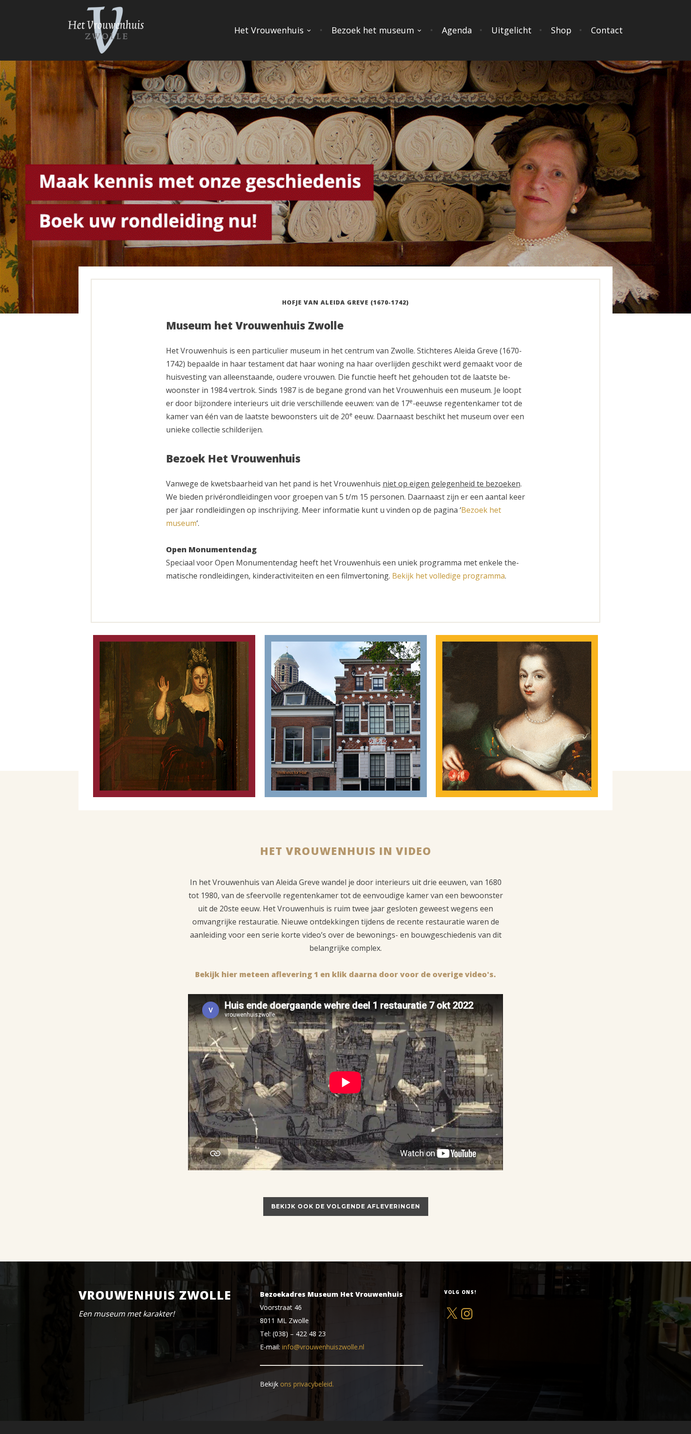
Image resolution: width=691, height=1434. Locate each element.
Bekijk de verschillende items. (529, 750)
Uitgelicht (511, 30)
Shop (561, 30)
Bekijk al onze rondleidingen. (357, 737)
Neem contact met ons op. (187, 750)
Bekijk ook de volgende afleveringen (345, 1206)
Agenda (457, 30)
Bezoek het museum (372, 30)
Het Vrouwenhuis (269, 30)
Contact (607, 30)
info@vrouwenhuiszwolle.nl (323, 1346)
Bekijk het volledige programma (448, 576)
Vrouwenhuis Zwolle (155, 1295)
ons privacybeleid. (307, 1383)
